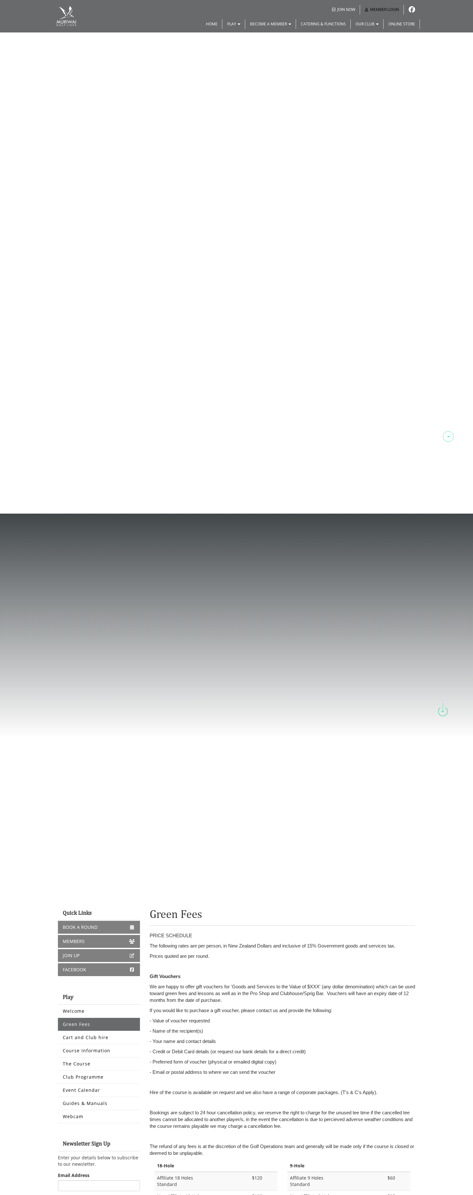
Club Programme (83, 1077)
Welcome (74, 1011)
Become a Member (268, 24)
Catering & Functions (323, 24)
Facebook (74, 969)
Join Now (346, 9)
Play (231, 24)
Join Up (71, 955)
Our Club (365, 24)
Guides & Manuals (85, 1103)
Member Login (384, 9)
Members (74, 941)
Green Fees (76, 1024)
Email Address (73, 1175)
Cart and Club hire (85, 1037)
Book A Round (80, 927)
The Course (76, 1064)
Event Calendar (81, 1090)
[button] (448, 412)
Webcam (73, 1116)
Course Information (86, 1050)
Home (212, 24)
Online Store (401, 24)
